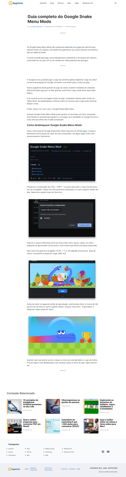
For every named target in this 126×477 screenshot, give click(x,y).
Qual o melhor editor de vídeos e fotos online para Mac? (108, 423)
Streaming (48, 452)
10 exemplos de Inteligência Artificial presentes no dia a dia (32, 403)
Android (43, 3)
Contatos (64, 469)
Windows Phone (69, 452)
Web (77, 3)
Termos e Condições (33, 469)
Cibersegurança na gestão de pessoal (71, 401)
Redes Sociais (49, 449)
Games (10, 452)
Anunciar (72, 469)
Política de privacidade (48, 469)
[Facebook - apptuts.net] (103, 452)
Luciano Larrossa (36, 26)
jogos (79, 47)
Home (78, 469)
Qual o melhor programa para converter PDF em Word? (32, 423)
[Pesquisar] (115, 3)
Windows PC (87, 3)
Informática (12, 455)
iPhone (60, 3)
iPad (52, 3)
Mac (69, 3)
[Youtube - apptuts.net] (108, 452)
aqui (85, 131)
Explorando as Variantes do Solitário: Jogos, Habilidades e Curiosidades (107, 404)
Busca (97, 3)
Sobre (27, 469)
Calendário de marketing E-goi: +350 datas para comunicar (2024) (70, 423)
